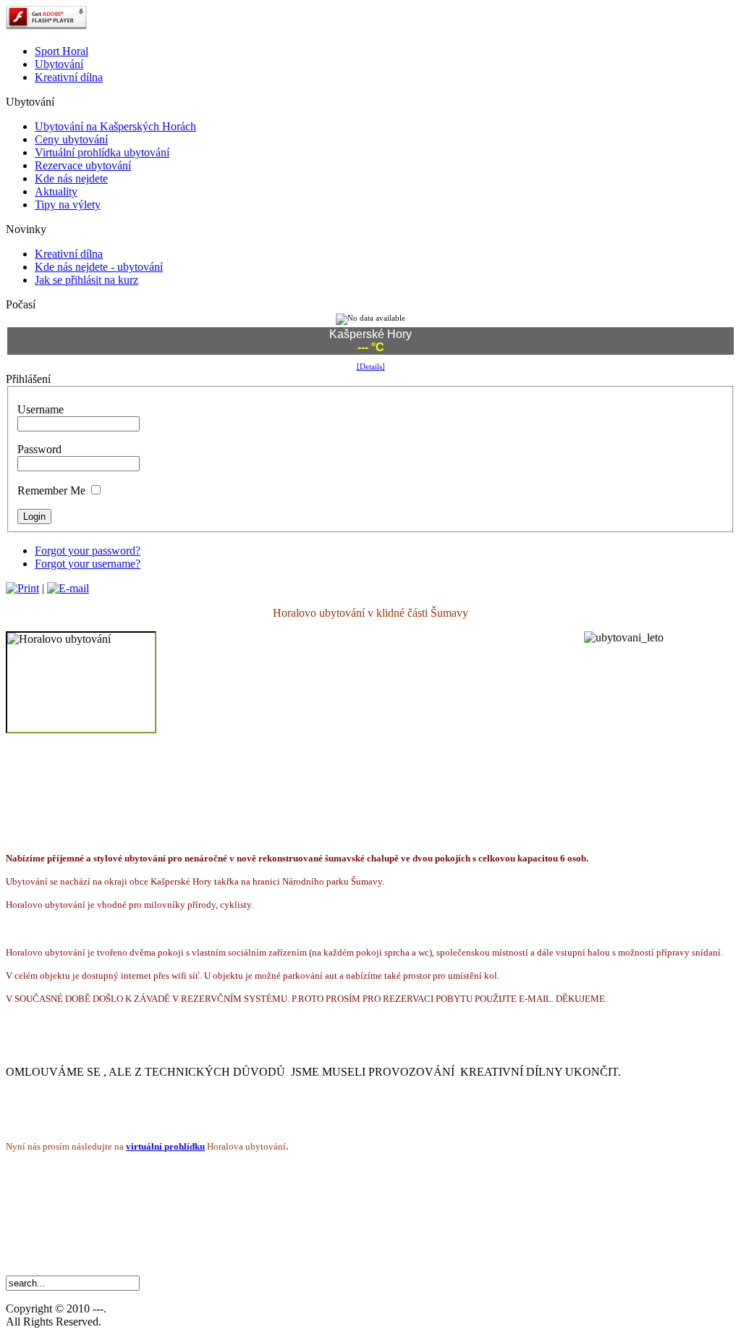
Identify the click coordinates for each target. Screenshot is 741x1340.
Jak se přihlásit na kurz (86, 280)
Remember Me (51, 490)
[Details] (371, 366)
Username (40, 409)
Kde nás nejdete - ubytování (99, 267)
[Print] (22, 588)
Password (39, 449)
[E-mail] (68, 588)
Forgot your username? (87, 563)
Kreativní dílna (69, 254)
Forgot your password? (87, 550)
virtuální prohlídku (165, 1146)
